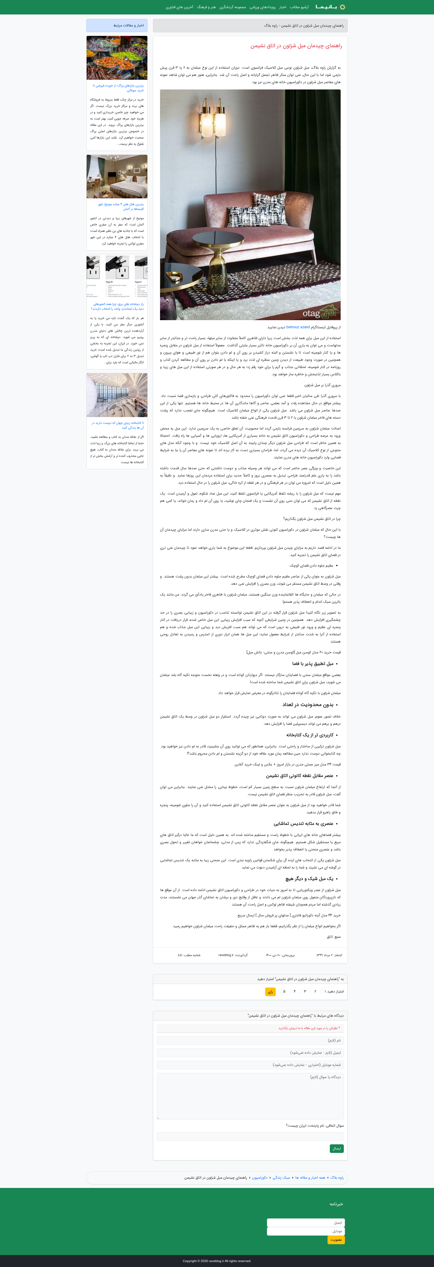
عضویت (336, 1240)
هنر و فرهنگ (206, 7)
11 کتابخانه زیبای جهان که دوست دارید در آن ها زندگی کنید (118, 425)
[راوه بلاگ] (331, 7)
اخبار (282, 7)
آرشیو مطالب (299, 7)
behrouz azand (298, 327)
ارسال (337, 1148)
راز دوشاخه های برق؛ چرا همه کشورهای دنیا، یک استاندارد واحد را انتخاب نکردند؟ (117, 306)
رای (270, 992)
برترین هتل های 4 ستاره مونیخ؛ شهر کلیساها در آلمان (121, 206)
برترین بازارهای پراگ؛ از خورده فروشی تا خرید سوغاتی (118, 88)
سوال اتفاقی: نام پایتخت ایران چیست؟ (315, 1126)
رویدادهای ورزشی (263, 7)
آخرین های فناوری (179, 7)
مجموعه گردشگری (232, 7)
